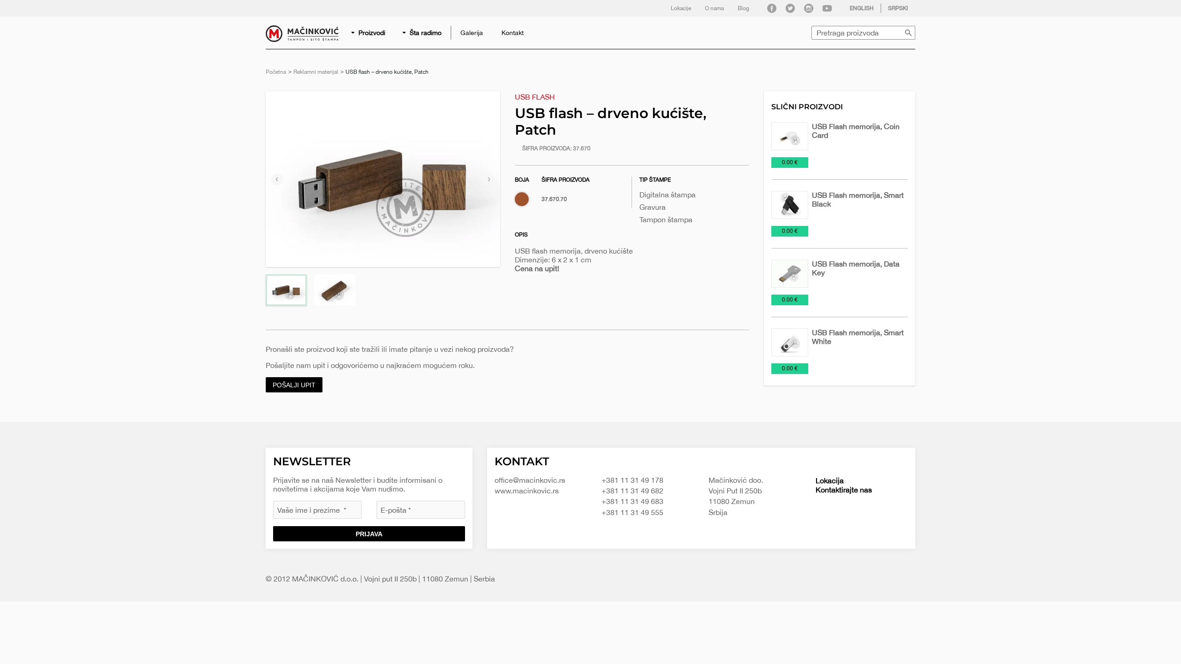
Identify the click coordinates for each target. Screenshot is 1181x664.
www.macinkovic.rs (527, 490)
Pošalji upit (294, 385)
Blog (743, 8)
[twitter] (790, 8)
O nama (714, 8)
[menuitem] (368, 33)
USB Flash (535, 97)
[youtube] (827, 8)
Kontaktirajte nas (844, 490)
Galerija (471, 32)
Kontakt (512, 32)
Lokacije (681, 8)
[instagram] (808, 8)
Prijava (369, 534)
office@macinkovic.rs (530, 480)
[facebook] (771, 8)
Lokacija (830, 480)
